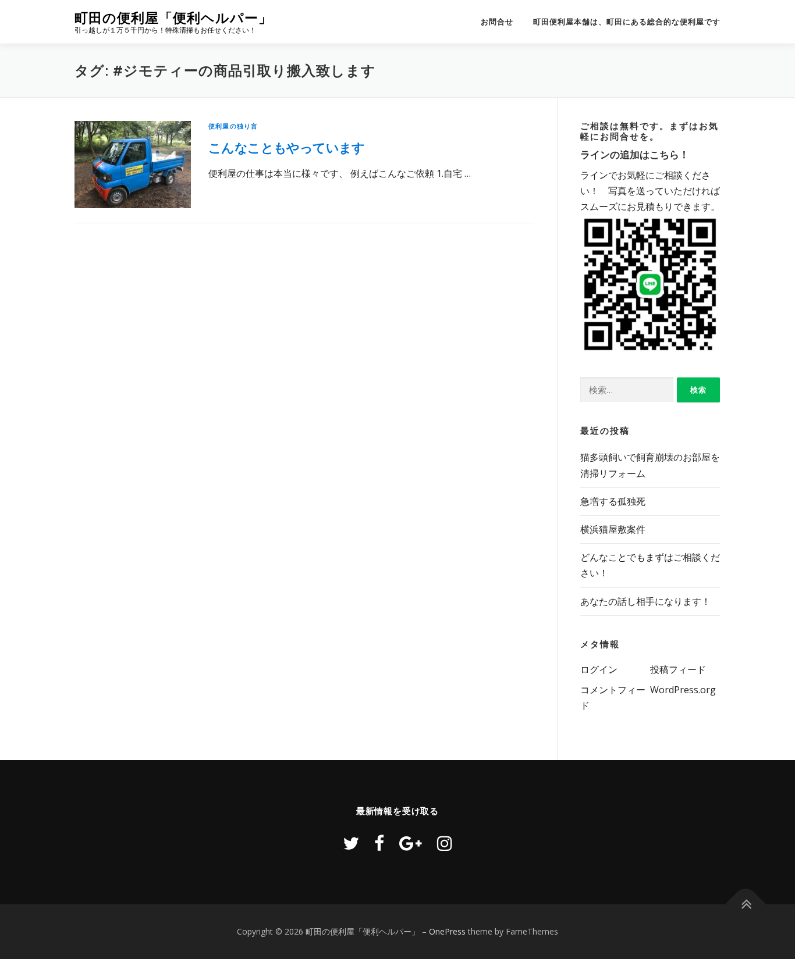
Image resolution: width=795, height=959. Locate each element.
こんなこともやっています (286, 147)
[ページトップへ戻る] (745, 904)
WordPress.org (683, 689)
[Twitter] (351, 843)
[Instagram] (444, 843)
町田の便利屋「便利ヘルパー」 (173, 18)
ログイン (598, 669)
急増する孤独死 (612, 501)
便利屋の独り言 (233, 126)
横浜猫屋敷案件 (612, 529)
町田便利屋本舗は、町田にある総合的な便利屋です (627, 21)
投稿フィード (678, 669)
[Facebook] (379, 843)
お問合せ (497, 21)
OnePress (447, 931)
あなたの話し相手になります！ (645, 601)
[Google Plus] (410, 843)
